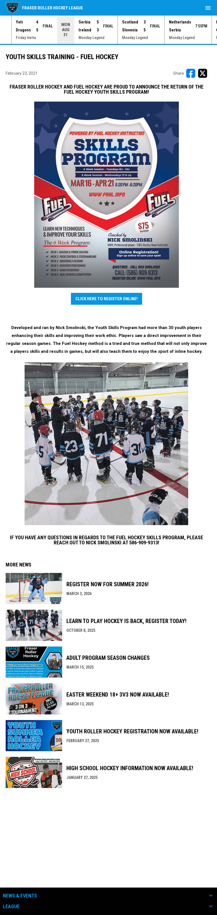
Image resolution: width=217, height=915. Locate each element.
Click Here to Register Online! (106, 298)
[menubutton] (208, 8)
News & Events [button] (20, 895)
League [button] (11, 906)
